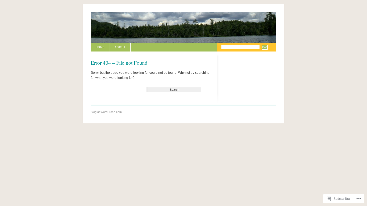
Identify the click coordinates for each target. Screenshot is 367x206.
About (120, 47)
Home (100, 47)
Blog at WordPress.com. (107, 111)
